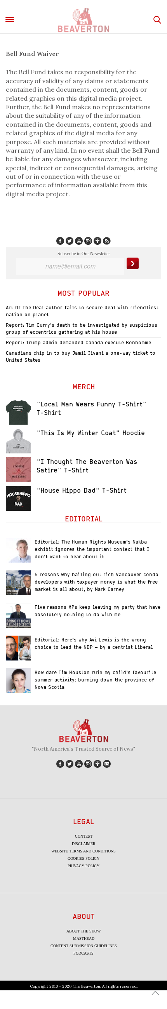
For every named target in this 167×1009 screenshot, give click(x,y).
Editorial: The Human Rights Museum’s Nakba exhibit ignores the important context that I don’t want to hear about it (92, 549)
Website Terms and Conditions (83, 851)
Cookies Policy (83, 858)
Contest (83, 836)
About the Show (83, 931)
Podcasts (83, 953)
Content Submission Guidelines (83, 946)
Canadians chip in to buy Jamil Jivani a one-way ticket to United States (80, 356)
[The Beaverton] (83, 20)
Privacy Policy (83, 866)
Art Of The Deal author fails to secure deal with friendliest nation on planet (82, 311)
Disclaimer (84, 844)
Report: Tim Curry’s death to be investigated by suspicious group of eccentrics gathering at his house (81, 328)
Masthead (83, 938)
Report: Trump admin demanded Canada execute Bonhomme (78, 342)
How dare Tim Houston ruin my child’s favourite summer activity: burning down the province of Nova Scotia (95, 679)
